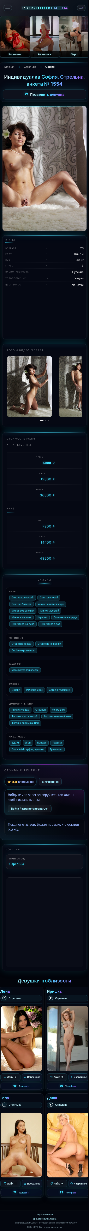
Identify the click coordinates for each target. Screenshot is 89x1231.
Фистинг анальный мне (57, 716)
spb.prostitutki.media (44, 1218)
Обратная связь (45, 1214)
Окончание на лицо (23, 624)
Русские (78, 272)
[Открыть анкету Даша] (68, 1145)
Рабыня (57, 742)
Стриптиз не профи (49, 644)
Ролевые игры (34, 690)
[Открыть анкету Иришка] (68, 1038)
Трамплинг (56, 749)
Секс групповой (49, 597)
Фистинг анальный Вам (25, 723)
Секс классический (23, 597)
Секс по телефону (59, 690)
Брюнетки (77, 285)
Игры (28, 742)
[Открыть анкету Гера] (21, 1145)
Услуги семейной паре (51, 604)
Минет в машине (21, 617)
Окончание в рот (50, 624)
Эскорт (16, 690)
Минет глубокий (49, 610)
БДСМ (15, 742)
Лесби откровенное (23, 650)
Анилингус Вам (20, 709)
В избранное (50, 782)
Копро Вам (58, 709)
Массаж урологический (25, 670)
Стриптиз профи (21, 644)
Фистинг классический (24, 716)
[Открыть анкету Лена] (21, 1038)
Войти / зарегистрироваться (29, 808)
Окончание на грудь (65, 617)
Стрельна (16, 864)
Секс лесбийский (21, 604)
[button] (79, 389)
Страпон (40, 709)
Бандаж (41, 742)
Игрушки (42, 617)
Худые (79, 278)
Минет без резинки (23, 610)
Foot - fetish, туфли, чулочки (28, 749)
